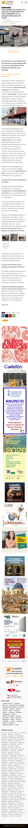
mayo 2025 (15, 739)
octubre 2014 (4, 804)
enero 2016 (11, 796)
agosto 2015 (4, 799)
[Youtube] (15, 676)
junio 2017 (9, 788)
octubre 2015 (13, 798)
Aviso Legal (17, 825)
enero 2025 (17, 740)
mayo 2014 (15, 806)
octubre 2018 (13, 780)
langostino (8, 312)
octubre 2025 (4, 737)
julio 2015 (10, 799)
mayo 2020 (16, 770)
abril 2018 (4, 783)
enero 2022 (11, 760)
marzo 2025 (4, 740)
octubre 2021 (13, 762)
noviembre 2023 (13, 749)
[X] (6, 315)
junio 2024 (4, 745)
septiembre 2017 (12, 786)
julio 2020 (4, 770)
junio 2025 (9, 739)
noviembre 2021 (5, 762)
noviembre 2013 (13, 809)
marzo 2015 (9, 801)
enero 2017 (17, 789)
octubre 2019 (21, 773)
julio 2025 (4, 739)
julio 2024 (19, 744)
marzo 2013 (22, 812)
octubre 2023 (21, 749)
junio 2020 (9, 770)
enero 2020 (18, 771)
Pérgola (13, 312)
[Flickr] (19, 676)
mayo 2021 (22, 763)
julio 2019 (19, 775)
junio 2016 (4, 794)
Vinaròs (8, 7)
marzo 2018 (9, 783)
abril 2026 (4, 734)
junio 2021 (16, 763)
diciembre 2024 (5, 742)
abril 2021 (4, 765)
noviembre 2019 (13, 773)
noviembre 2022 (13, 755)
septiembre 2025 (12, 737)
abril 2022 (16, 758)
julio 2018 (10, 781)
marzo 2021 (9, 765)
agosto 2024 (13, 744)
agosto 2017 (20, 786)
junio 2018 (16, 781)
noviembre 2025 (19, 736)
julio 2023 (19, 750)
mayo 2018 (22, 781)
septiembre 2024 (5, 744)
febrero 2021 (16, 765)
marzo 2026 (10, 734)
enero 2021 (4, 767)
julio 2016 (19, 793)
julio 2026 (10, 732)
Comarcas (4, 7)
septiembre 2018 (20, 780)
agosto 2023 (13, 750)
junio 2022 (4, 758)
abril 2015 (4, 801)
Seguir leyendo (14, 51)
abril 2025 (22, 739)
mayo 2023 (10, 752)
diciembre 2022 (5, 755)
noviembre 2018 (5, 780)
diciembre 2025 (11, 736)
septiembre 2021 (20, 762)
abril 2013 (16, 812)
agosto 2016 (13, 793)
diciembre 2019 (5, 773)
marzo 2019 (22, 776)
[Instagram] (12, 676)
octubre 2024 (21, 742)
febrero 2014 (11, 807)
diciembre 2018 (18, 778)
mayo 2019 (10, 776)
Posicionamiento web (21, 826)
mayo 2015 (22, 799)
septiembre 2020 (12, 768)
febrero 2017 (11, 789)
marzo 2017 (4, 789)
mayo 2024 (10, 745)
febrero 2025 (11, 740)
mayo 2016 (10, 794)
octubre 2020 (4, 768)
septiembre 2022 (5, 757)
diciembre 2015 (18, 796)
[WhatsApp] (13, 315)
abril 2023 (16, 752)
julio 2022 (19, 757)
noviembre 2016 (13, 791)
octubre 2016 (21, 791)
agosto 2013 (13, 811)
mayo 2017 (15, 788)
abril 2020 (22, 770)
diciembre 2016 (5, 791)
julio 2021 (10, 763)
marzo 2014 (4, 807)
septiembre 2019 (5, 775)
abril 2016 (16, 794)
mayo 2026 (22, 732)
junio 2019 (4, 776)
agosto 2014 (20, 804)
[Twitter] (9, 676)
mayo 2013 (10, 812)
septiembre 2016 (5, 793)
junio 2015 (16, 799)
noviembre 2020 (19, 767)
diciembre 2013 (5, 809)
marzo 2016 (22, 794)
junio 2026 (16, 732)
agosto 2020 (20, 768)
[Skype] (22, 676)
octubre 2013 (21, 809)
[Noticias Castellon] (7, 2)
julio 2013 (19, 811)
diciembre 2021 (18, 760)
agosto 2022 (13, 757)
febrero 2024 (11, 747)
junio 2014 (9, 806)
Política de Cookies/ (11, 826)
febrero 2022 (4, 760)
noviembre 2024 (13, 742)
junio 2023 (4, 752)
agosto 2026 (4, 732)
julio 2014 (4, 806)
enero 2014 (17, 807)
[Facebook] (3, 315)
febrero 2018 (16, 783)
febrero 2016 (4, 796)
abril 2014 (22, 806)
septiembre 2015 (20, 798)
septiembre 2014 (12, 804)
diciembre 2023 (5, 749)
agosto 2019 (13, 775)
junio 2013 (4, 812)
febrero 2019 (4, 778)
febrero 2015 (16, 801)
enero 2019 (11, 778)
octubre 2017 (4, 786)
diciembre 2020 (11, 767)
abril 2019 (16, 776)
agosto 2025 (20, 737)
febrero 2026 (17, 734)
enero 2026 (4, 736)
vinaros (17, 312)
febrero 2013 (4, 814)
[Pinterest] (10, 315)
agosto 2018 (4, 781)
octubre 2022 (21, 755)
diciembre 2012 (18, 814)
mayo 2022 (10, 758)
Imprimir (5, 320)
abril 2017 (22, 788)
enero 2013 (11, 814)
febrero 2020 (11, 771)
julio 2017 (4, 788)
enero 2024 (18, 747)
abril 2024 (16, 745)
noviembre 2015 (5, 798)
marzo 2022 (22, 758)
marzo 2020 (4, 771)
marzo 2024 (4, 747)
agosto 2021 (4, 763)
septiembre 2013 (5, 811)
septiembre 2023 (5, 750)
